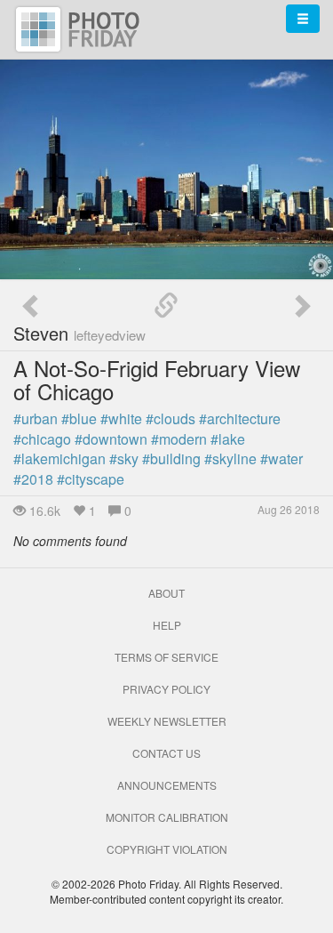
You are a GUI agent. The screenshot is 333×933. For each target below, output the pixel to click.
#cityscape (90, 479)
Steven (79, 333)
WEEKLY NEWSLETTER (166, 720)
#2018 (33, 479)
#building (171, 458)
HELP (167, 624)
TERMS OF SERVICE (166, 656)
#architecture (240, 418)
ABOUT (166, 592)
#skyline (230, 458)
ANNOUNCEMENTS (167, 784)
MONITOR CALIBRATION (167, 816)
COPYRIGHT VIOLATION (167, 849)
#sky (124, 458)
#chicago (42, 439)
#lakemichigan (59, 458)
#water (281, 458)
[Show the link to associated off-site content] (166, 306)
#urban (35, 418)
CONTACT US (166, 752)
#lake (227, 439)
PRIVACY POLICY (166, 688)
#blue (79, 418)
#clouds (170, 418)
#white (121, 418)
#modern (179, 439)
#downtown (111, 439)
